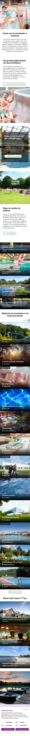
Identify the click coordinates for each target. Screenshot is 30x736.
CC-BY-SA (29, 335)
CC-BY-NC (29, 537)
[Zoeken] (16, 2)
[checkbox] (3, 722)
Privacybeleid (25, 709)
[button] (14, 84)
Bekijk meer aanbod (15, 592)
